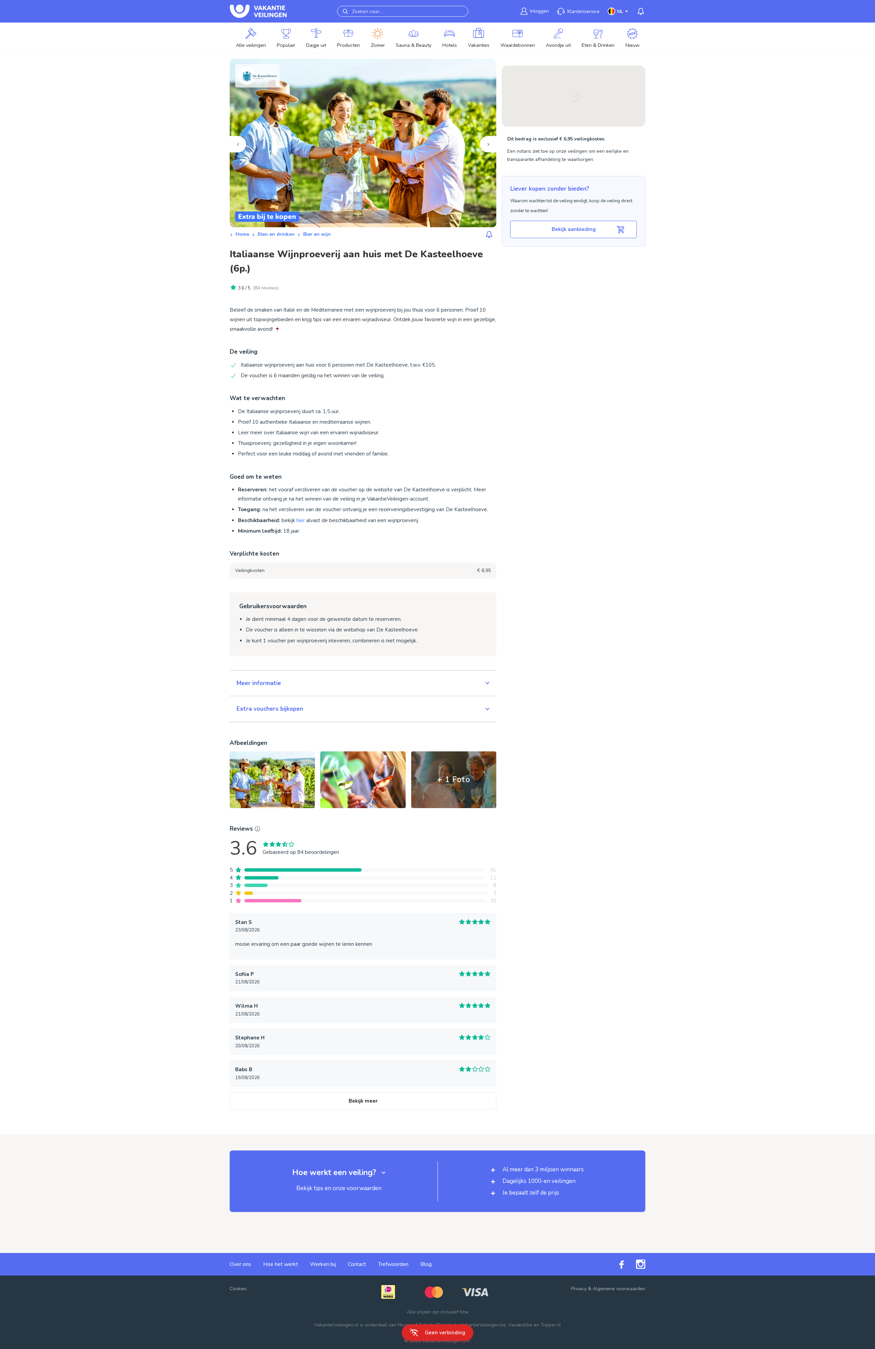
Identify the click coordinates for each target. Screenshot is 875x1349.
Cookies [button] (238, 1288)
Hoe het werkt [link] (280, 1264)
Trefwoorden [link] (393, 1264)
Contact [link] (357, 1264)
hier (300, 520)
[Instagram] (634, 1264)
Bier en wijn (317, 234)
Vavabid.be (520, 1325)
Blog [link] (426, 1264)
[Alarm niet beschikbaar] (489, 234)
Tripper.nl (550, 1325)
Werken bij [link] (323, 1264)
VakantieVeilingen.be (483, 1325)
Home (242, 234)
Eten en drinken (276, 234)
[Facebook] (615, 1264)
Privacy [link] (579, 1288)
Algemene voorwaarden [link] (619, 1288)
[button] (363, 683)
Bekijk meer (363, 1101)
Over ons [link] (240, 1264)
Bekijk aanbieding (574, 229)
